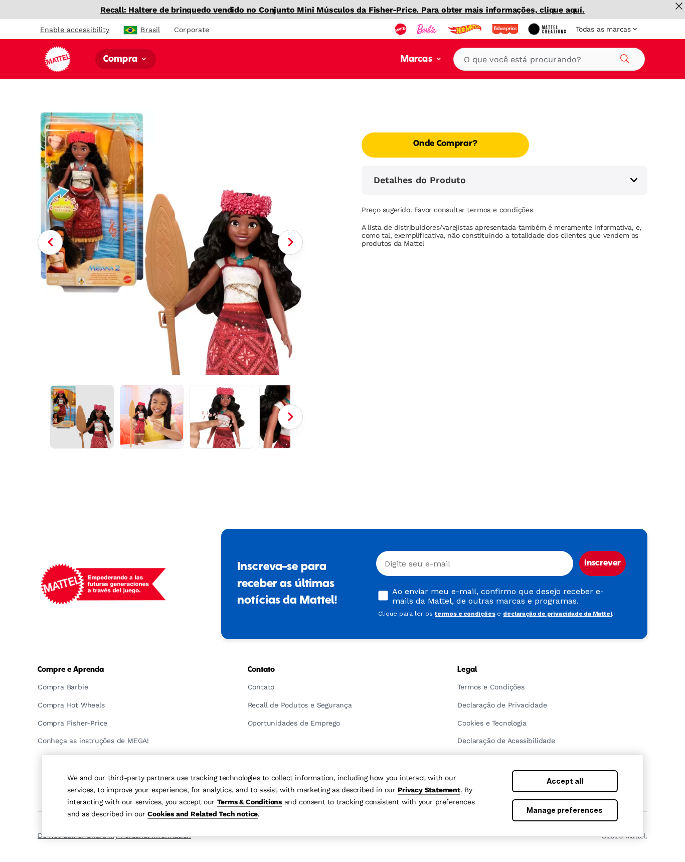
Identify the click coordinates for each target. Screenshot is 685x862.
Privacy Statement (429, 790)
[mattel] (402, 29)
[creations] (548, 29)
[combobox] (549, 59)
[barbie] (428, 29)
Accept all (565, 781)
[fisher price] (506, 29)
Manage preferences (565, 810)
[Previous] (50, 242)
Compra (121, 59)
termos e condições (500, 210)
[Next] (290, 242)
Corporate (191, 30)
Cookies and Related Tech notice (202, 814)
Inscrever (602, 563)
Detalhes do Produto (420, 180)
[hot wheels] (465, 29)
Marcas (417, 59)
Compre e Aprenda (71, 669)
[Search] (623, 57)
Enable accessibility (74, 30)
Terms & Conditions (249, 802)
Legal (467, 669)
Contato (261, 669)
